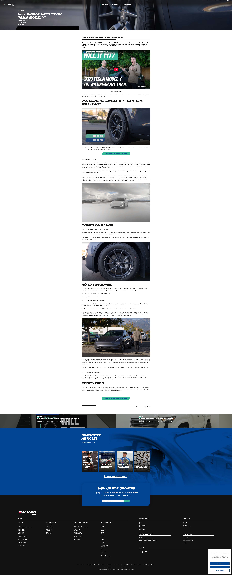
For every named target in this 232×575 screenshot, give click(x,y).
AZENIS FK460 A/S (22, 526)
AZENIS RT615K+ (21, 530)
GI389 (102, 539)
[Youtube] (230, 0)
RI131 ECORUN (104, 546)
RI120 (102, 542)
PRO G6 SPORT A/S (22, 541)
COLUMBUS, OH (4, 0)
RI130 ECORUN (104, 545)
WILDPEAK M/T (49, 530)
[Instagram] (228, 0)
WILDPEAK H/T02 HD (105, 557)
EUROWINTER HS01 (22, 536)
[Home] (8, 5)
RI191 (102, 552)
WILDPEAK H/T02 (49, 529)
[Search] (229, 5)
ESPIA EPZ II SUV (49, 525)
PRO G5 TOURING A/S (23, 539)
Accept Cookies (220, 563)
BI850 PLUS (103, 529)
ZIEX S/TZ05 (48, 533)
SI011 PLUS (103, 555)
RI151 (102, 549)
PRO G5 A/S (20, 538)
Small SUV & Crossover (81, 522)
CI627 (102, 532)
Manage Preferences (150, 564)
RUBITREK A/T (49, 526)
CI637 (102, 533)
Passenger (21, 522)
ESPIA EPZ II (20, 535)
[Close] (229, 551)
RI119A (102, 541)
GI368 (102, 535)
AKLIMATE (20, 525)
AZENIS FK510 (21, 529)
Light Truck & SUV (51, 522)
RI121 (102, 543)
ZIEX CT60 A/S (77, 539)
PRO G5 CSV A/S (77, 535)
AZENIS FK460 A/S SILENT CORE (25, 528)
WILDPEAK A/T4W (50, 528)
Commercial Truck (107, 522)
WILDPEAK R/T (49, 532)
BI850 (102, 528)
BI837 (102, 526)
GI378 (102, 536)
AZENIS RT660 (21, 532)
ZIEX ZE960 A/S (21, 545)
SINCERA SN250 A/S (22, 542)
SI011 (102, 554)
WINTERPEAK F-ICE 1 (22, 543)
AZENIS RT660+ (21, 533)
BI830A (103, 525)
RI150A (102, 548)
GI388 (102, 538)
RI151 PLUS (103, 551)
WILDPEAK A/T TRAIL (78, 536)
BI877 (102, 530)
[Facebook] (227, 0)
